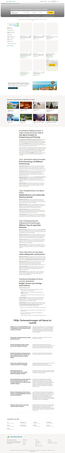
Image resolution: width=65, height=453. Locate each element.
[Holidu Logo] (10, 1)
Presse (36, 444)
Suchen (50, 12)
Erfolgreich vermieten (43, 1)
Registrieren (54, 1)
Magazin (24, 444)
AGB (41, 450)
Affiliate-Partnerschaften (38, 445)
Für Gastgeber (50, 441)
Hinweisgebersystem (33, 451)
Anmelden (49, 1)
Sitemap (53, 450)
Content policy (49, 450)
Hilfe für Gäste (37, 441)
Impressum (38, 450)
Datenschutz (44, 450)
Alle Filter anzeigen (10, 45)
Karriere (24, 441)
